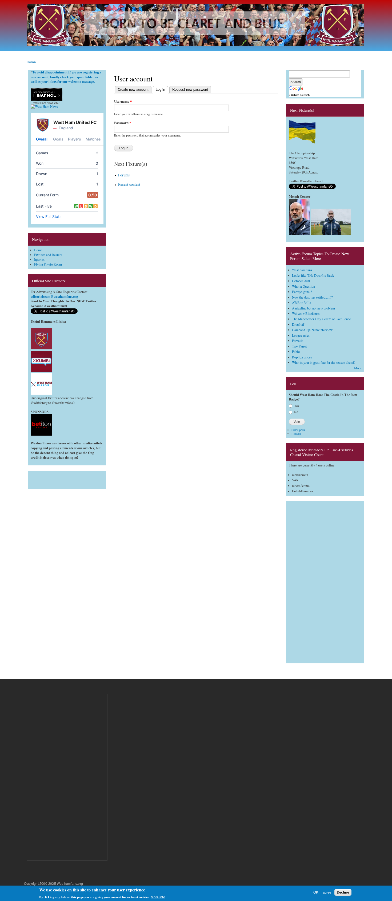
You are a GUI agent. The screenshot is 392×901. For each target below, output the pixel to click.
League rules (301, 335)
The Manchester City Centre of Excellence (321, 319)
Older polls (298, 430)
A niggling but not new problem (313, 308)
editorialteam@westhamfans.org (54, 296)
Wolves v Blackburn (305, 313)
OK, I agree (322, 892)
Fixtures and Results (48, 255)
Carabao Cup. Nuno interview (312, 330)
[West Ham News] (44, 106)
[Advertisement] (67, 479)
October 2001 (301, 281)
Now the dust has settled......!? (312, 297)
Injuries (39, 259)
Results (296, 434)
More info (158, 897)
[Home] (196, 25)
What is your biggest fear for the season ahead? (323, 362)
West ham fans (302, 270)
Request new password (190, 89)
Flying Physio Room (48, 264)
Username (123, 101)
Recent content (129, 184)
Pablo (296, 351)
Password (122, 122)
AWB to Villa (301, 302)
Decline (343, 892)
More (357, 368)
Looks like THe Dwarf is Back (313, 275)
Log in (159, 89)
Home (31, 61)
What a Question (303, 286)
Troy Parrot (299, 346)
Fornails (297, 340)
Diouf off (298, 324)
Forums (124, 174)
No (296, 412)
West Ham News (43, 102)
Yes (296, 405)
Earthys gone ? (302, 292)
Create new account (133, 89)
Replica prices (302, 357)
